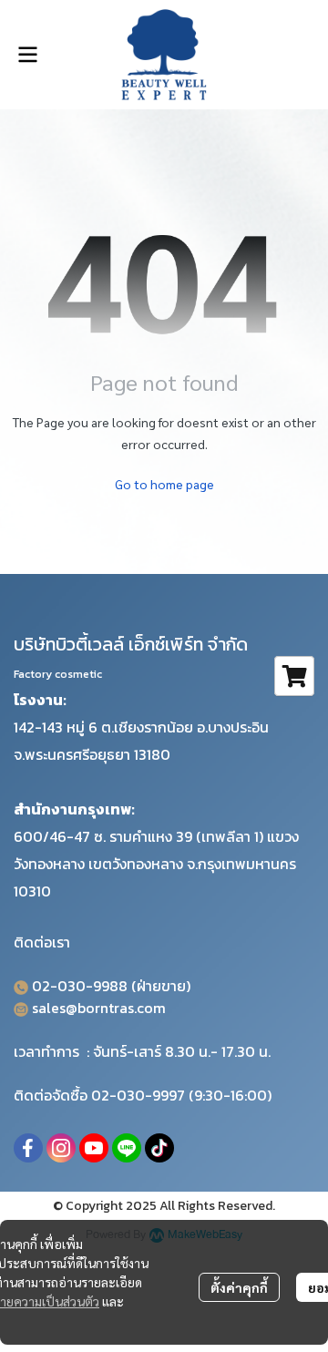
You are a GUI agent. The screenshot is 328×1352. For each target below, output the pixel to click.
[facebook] (28, 1148)
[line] (126, 1148)
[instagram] (61, 1148)
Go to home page (164, 484)
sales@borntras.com (99, 1008)
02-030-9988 (80, 986)
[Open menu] (27, 54)
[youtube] (93, 1148)
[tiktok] (159, 1148)
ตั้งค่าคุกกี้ (239, 1287)
